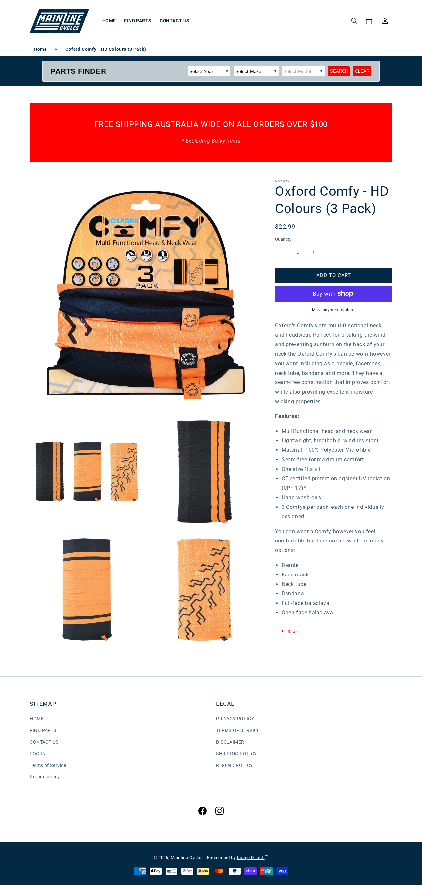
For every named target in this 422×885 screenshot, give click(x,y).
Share (294, 631)
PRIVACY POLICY (235, 718)
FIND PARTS (43, 730)
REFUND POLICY (234, 765)
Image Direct (251, 857)
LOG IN (38, 753)
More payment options (333, 309)
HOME (37, 718)
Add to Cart (333, 275)
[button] (354, 21)
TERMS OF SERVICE (238, 730)
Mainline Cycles (187, 857)
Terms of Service (48, 765)
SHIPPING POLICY (236, 753)
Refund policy (45, 776)
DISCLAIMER (230, 742)
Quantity (283, 239)
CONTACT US (44, 742)
